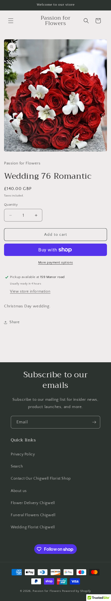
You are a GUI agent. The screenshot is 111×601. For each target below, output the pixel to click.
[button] (11, 21)
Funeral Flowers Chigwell (33, 515)
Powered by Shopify (76, 591)
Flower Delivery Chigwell (33, 503)
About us (19, 491)
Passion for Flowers (47, 591)
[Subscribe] (94, 422)
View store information (30, 291)
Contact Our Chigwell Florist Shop (41, 478)
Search (17, 466)
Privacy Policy (23, 454)
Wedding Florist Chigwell (33, 527)
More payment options (55, 262)
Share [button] (14, 322)
